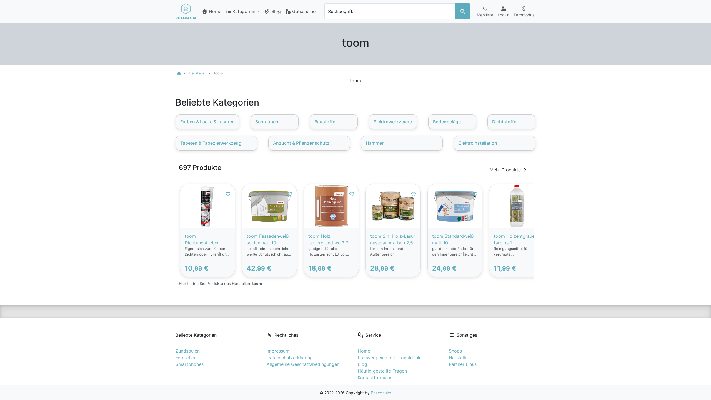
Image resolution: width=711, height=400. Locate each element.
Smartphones (190, 364)
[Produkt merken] (228, 194)
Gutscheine (303, 11)
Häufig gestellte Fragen (382, 371)
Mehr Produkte (505, 169)
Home (214, 11)
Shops (455, 351)
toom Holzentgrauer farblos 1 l (515, 239)
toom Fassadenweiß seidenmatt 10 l (268, 239)
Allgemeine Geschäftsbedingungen (303, 364)
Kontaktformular (375, 377)
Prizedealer (381, 392)
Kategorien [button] (244, 11)
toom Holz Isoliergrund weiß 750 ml (331, 239)
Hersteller (459, 357)
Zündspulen (188, 351)
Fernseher (186, 357)
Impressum (278, 351)
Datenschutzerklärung (290, 357)
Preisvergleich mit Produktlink (389, 357)
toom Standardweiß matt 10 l (453, 239)
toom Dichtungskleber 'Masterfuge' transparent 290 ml (205, 239)
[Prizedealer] (186, 11)
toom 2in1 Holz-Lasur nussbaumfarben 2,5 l (392, 239)
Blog (275, 11)
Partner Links (463, 364)
